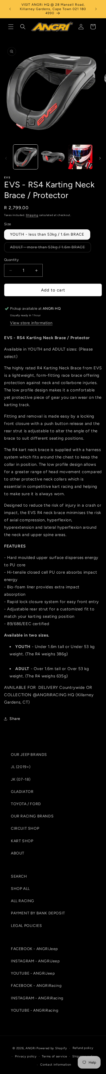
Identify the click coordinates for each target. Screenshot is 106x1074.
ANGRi (31, 1048)
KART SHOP (22, 841)
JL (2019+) (21, 767)
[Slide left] (6, 158)
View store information (31, 323)
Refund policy (83, 1048)
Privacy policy (26, 1056)
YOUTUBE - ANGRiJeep (33, 973)
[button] (11, 27)
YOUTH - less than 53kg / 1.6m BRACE (47, 234)
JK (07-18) (21, 779)
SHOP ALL (20, 888)
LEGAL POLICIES (26, 925)
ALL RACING (22, 901)
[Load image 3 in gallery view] (80, 157)
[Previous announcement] (10, 9)
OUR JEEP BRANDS (29, 754)
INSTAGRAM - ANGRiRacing (37, 998)
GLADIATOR (22, 791)
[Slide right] (100, 158)
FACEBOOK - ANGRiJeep (34, 949)
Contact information (55, 1064)
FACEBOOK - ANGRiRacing (36, 985)
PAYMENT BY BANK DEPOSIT (38, 913)
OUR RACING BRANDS (32, 816)
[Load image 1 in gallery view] (25, 157)
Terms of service (54, 1056)
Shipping (32, 215)
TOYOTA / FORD (26, 804)
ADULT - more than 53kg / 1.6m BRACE (50, 248)
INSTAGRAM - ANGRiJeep (35, 961)
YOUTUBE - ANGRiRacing (34, 1010)
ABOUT (17, 853)
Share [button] (15, 718)
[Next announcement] (96, 9)
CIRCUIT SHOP (25, 828)
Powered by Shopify (51, 1048)
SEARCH (19, 876)
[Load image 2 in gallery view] (52, 157)
